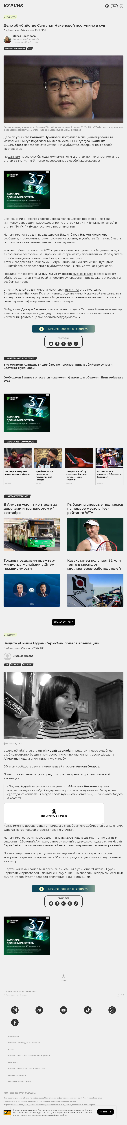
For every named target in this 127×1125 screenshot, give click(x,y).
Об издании (13, 1036)
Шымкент (27, 665)
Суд (30, 49)
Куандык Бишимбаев (15, 49)
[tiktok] (88, 1010)
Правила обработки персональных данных (29, 1056)
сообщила (11, 238)
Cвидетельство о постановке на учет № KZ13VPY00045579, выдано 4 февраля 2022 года (40, 1101)
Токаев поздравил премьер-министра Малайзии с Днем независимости (29, 564)
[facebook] (15, 1022)
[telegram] (39, 1010)
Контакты (13, 1062)
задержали (23, 262)
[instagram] (15, 1010)
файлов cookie (58, 1115)
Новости (10, 17)
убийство (15, 665)
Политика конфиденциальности (24, 1043)
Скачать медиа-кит (17, 1075)
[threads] (112, 1010)
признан (52, 869)
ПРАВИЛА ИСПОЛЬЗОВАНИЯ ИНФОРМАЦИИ (26, 1069)
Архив (11, 1049)
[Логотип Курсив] (13, 5)
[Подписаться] (121, 995)
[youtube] (63, 1010)
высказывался (82, 274)
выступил (72, 289)
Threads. (15, 798)
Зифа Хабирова (23, 655)
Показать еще (63, 622)
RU (114, 6)
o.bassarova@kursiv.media (25, 42)
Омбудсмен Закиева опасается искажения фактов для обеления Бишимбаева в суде (63, 379)
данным (14, 156)
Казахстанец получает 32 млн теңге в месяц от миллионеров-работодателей (94, 564)
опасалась (54, 309)
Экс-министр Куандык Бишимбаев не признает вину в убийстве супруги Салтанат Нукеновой (58, 366)
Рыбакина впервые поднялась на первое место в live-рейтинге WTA (95, 508)
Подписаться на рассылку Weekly (22, 991)
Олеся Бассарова (24, 36)
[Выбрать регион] (107, 6)
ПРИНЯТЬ (105, 1111)
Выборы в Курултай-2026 (19, 1082)
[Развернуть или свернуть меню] (121, 6)
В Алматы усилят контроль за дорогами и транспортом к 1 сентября (30, 508)
